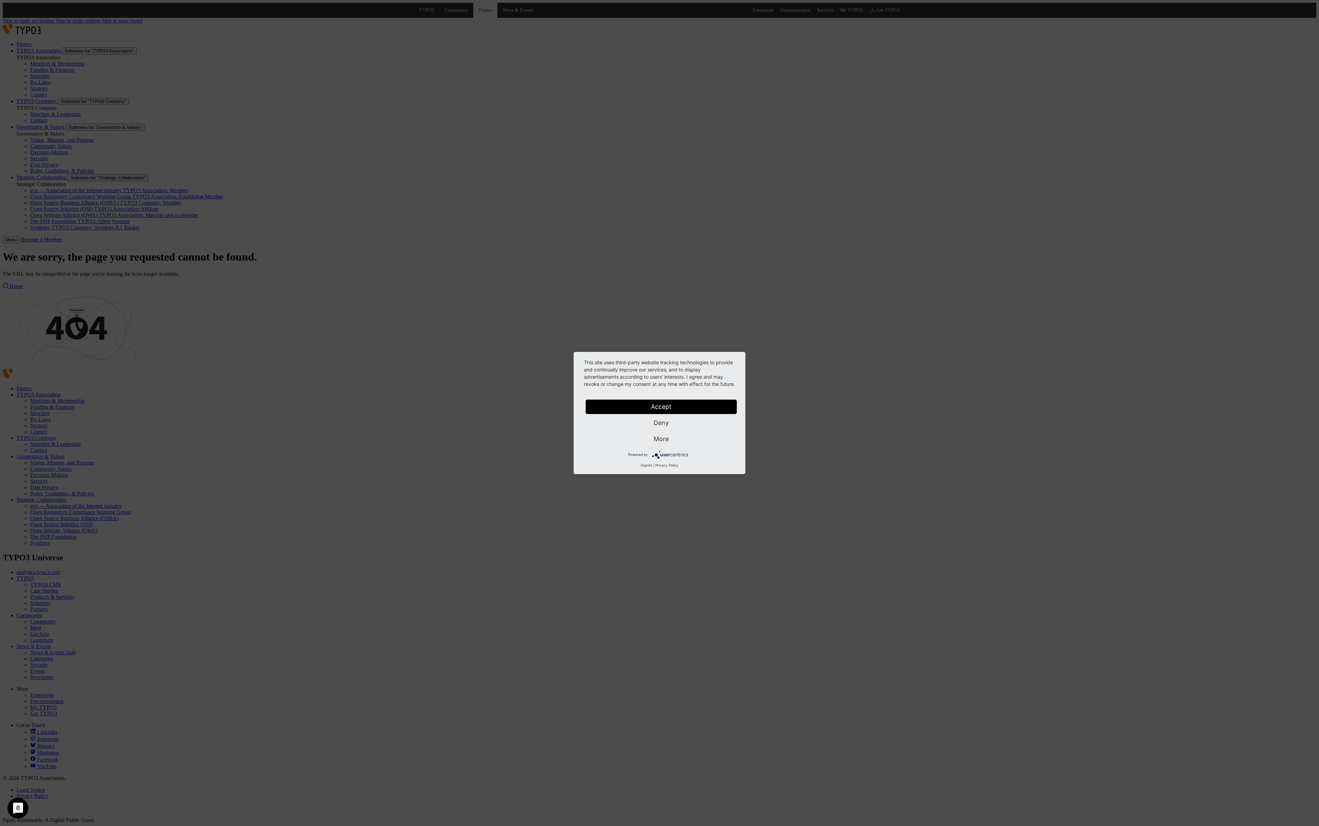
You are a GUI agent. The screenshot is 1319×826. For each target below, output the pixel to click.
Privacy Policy (666, 465)
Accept (661, 406)
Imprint (646, 465)
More (661, 439)
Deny (661, 422)
